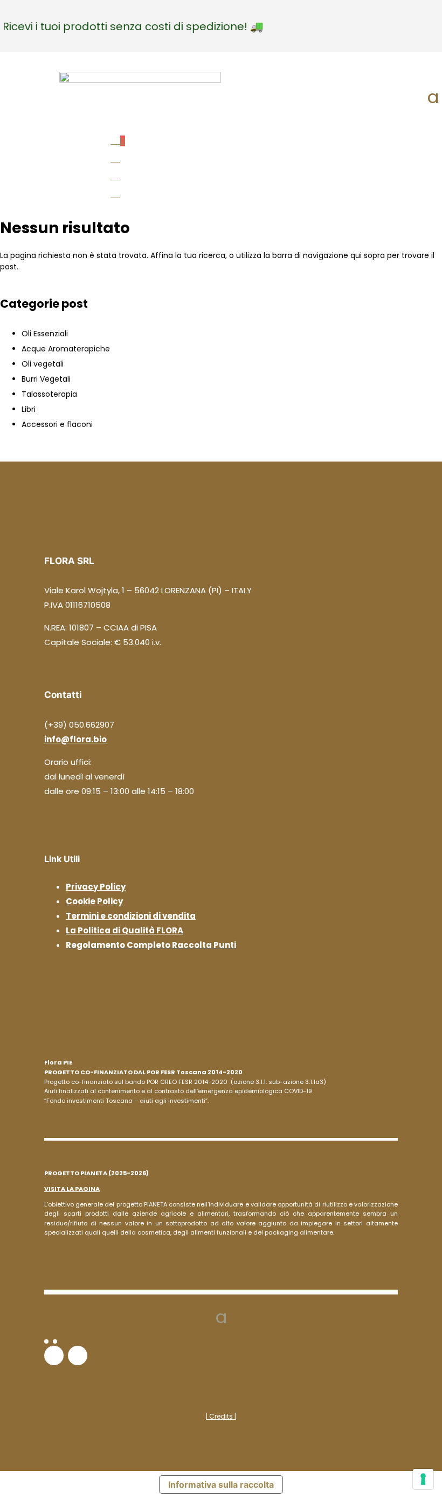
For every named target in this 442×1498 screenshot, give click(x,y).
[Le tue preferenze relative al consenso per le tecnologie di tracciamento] (423, 1479)
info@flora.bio (75, 739)
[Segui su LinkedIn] (54, 1355)
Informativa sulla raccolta (221, 1484)
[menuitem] (221, 139)
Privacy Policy (96, 886)
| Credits (220, 1416)
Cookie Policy (94, 901)
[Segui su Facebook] (46, 1341)
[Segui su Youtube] (77, 1355)
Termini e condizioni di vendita (131, 915)
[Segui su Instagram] (55, 1341)
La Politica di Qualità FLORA (124, 930)
